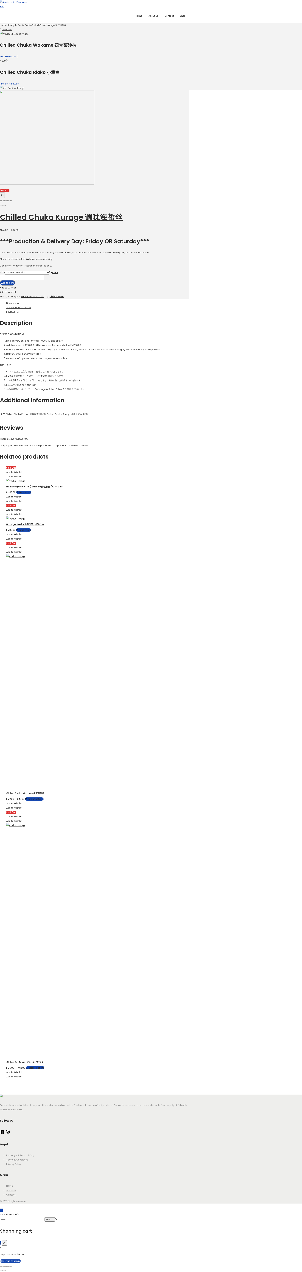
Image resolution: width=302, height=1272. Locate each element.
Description (12, 303)
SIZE (2, 272)
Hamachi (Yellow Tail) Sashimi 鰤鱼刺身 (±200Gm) (34, 486)
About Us (11, 1190)
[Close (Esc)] (1, 200)
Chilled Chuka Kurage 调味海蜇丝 (61, 217)
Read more (25, 492)
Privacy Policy (13, 1164)
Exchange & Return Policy (20, 1155)
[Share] (4, 200)
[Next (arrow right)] (4, 205)
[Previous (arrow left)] (1, 205)
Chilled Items (57, 296)
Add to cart (7, 282)
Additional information (18, 307)
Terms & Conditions (17, 1159)
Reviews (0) (12, 311)
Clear (55, 272)
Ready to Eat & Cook (19, 25)
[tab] (97, 303)
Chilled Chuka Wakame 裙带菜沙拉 (25, 793)
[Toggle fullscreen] (7, 200)
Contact (11, 1194)
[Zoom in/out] (10, 200)
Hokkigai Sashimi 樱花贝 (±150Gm (25, 524)
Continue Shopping (10, 1261)
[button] (8, 287)
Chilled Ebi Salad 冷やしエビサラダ (24, 1062)
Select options (36, 799)
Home (3, 25)
